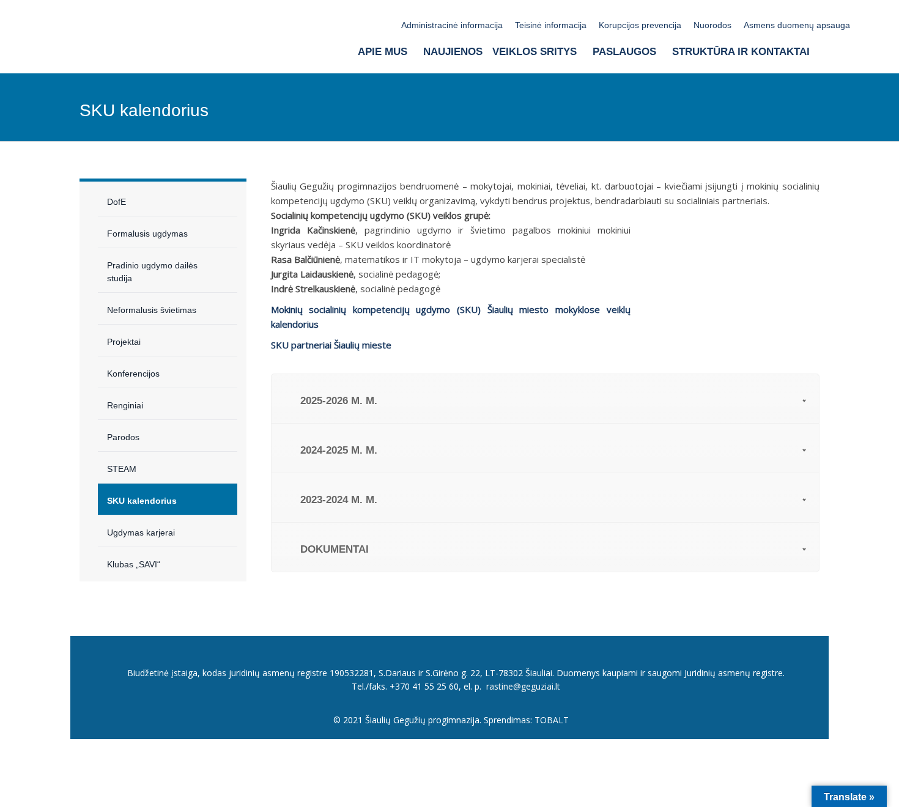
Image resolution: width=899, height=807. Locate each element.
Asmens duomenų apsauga (797, 25)
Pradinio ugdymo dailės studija (152, 271)
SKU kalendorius (142, 501)
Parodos (123, 437)
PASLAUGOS (624, 51)
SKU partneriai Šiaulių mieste (331, 345)
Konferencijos (133, 373)
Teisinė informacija (550, 25)
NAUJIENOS (453, 51)
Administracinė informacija (452, 25)
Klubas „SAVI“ (133, 564)
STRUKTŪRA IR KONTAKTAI (741, 51)
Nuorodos (712, 25)
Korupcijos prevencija (640, 25)
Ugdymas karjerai (141, 532)
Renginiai (125, 405)
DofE (116, 202)
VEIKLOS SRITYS (534, 51)
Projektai (124, 342)
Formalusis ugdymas (147, 233)
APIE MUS (382, 51)
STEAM (121, 469)
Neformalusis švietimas (151, 310)
